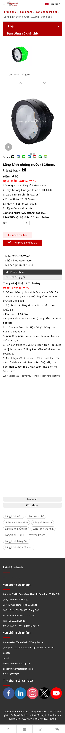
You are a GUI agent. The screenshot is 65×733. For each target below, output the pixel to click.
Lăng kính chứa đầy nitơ (19, 547)
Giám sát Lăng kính (16, 522)
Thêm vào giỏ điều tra (24, 242)
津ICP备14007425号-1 (45, 718)
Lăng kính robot (42, 522)
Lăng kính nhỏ (36, 516)
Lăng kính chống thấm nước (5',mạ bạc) (20, 74)
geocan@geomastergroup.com (18, 668)
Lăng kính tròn (13, 516)
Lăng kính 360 (13, 535)
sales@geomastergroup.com (17, 663)
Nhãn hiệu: (12, 260)
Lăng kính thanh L (43, 528)
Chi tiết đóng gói (15, 277)
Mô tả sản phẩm (14, 272)
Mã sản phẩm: (14, 264)
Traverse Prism (36, 535)
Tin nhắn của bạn (18, 235)
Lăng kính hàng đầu (16, 541)
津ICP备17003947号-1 (23, 718)
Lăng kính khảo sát (16, 528)
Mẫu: (8, 256)
